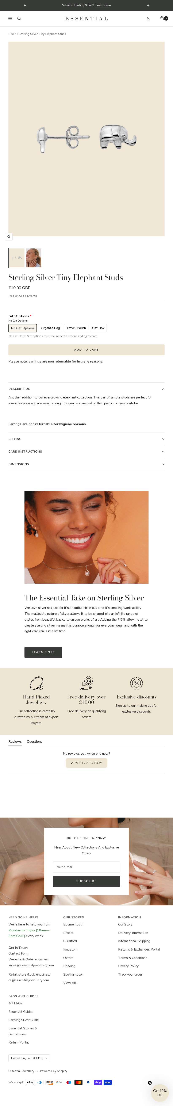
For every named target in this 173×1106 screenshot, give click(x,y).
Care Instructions (25, 452)
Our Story (125, 924)
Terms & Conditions (132, 958)
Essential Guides (20, 1011)
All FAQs (15, 1003)
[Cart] (162, 19)
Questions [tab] (34, 742)
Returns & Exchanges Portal (139, 949)
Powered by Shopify (53, 1071)
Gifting (15, 439)
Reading (69, 966)
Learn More (43, 652)
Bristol (68, 933)
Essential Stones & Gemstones (22, 1031)
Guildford (70, 941)
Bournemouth (73, 924)
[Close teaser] (150, 1083)
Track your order (130, 974)
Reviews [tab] (15, 742)
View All (69, 983)
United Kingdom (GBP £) (27, 1058)
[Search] (19, 18)
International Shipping (134, 941)
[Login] (148, 18)
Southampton (73, 974)
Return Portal (18, 1042)
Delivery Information (133, 933)
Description (19, 389)
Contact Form (18, 953)
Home (12, 34)
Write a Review (90, 764)
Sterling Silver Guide (23, 1020)
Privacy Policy (128, 966)
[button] (160, 1093)
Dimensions (18, 464)
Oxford (68, 958)
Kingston (69, 949)
